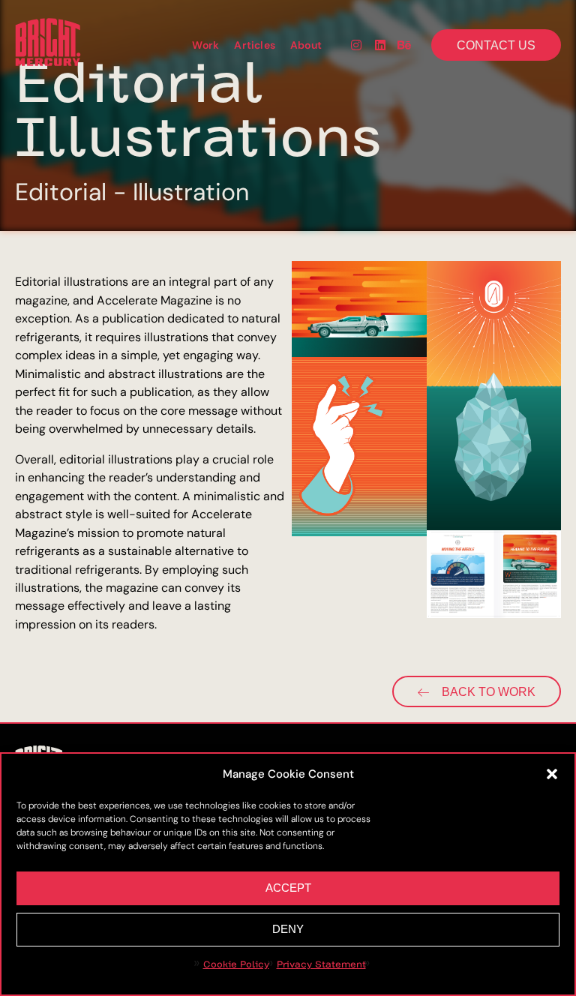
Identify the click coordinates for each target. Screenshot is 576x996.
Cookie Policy (236, 965)
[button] (552, 774)
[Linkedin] (380, 45)
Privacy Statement (321, 965)
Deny (288, 928)
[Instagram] (356, 45)
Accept (288, 887)
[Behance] (404, 45)
